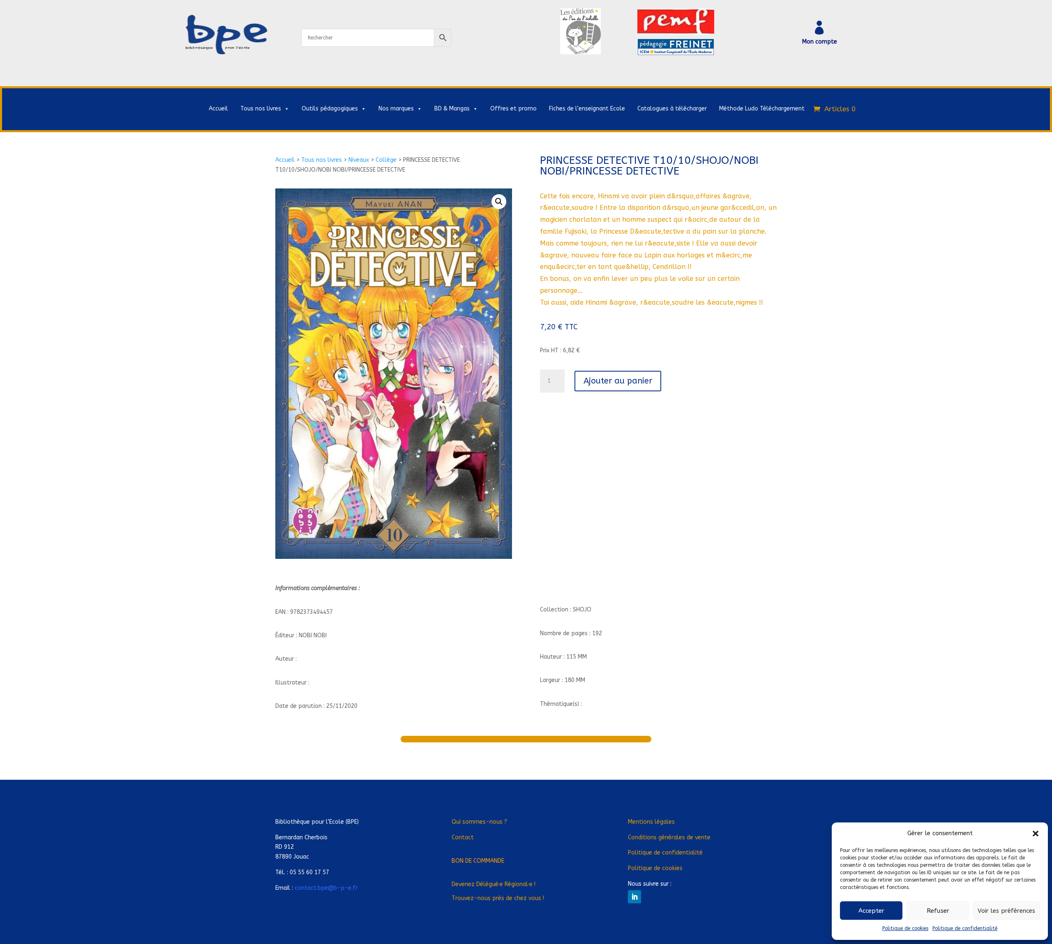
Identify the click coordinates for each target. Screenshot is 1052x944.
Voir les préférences (1006, 910)
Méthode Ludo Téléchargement (762, 108)
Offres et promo (513, 108)
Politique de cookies (905, 928)
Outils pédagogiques (330, 108)
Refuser (938, 910)
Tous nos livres (260, 108)
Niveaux (358, 159)
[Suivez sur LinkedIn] (634, 896)
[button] (1035, 833)
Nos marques (396, 108)
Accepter (871, 910)
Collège (386, 159)
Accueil (218, 108)
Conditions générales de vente (669, 837)
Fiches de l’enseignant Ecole (587, 108)
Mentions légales (651, 821)
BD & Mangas (452, 108)
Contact (463, 837)
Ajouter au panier (618, 381)
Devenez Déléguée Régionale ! (493, 884)
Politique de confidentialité (964, 928)
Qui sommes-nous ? (479, 821)
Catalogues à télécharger (672, 108)
